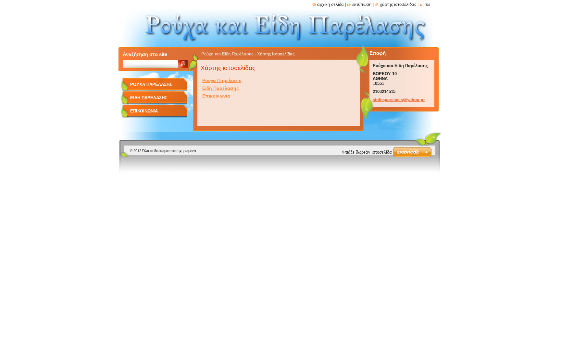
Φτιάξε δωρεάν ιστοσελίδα (367, 152)
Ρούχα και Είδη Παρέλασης (227, 54)
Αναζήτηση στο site (145, 54)
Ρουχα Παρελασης (222, 80)
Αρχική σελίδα (330, 4)
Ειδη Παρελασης (220, 88)
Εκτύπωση (361, 4)
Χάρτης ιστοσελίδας (398, 4)
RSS (427, 4)
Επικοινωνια (216, 96)
